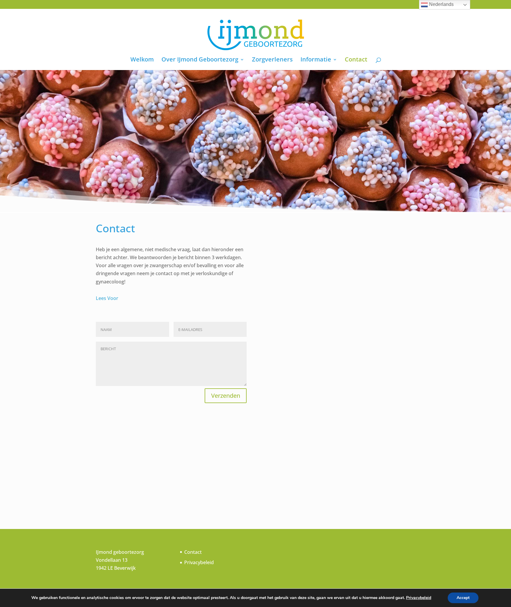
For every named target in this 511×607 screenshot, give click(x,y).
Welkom (142, 60)
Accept (463, 597)
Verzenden (225, 396)
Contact (356, 60)
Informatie (315, 60)
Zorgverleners (272, 60)
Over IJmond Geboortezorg (199, 60)
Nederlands (441, 4)
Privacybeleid (199, 562)
